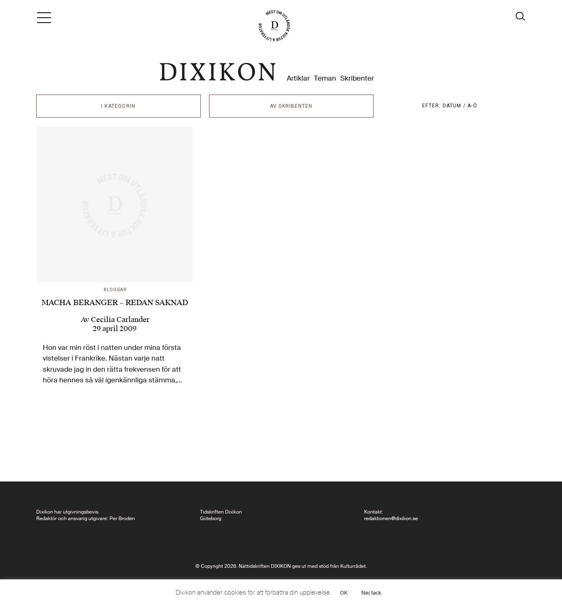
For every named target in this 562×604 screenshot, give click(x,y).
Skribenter (357, 78)
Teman (325, 78)
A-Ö (472, 106)
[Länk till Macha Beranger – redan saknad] (115, 205)
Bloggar (115, 289)
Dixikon (217, 72)
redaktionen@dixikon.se (391, 518)
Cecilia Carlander (120, 319)
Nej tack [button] (371, 592)
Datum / (455, 106)
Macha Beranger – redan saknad (115, 302)
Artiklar (298, 78)
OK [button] (344, 592)
